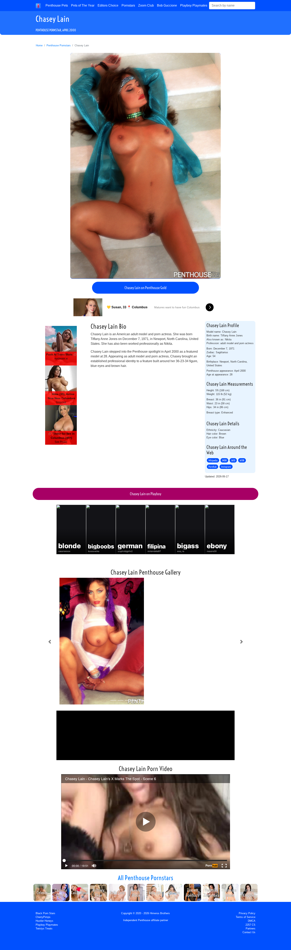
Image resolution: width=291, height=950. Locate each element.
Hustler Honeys (44, 920)
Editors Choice (108, 5)
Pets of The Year (82, 5)
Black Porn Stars (45, 913)
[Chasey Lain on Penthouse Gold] (145, 166)
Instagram (226, 466)
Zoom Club (146, 5)
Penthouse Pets (57, 5)
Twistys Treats (44, 928)
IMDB (224, 460)
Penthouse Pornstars (59, 45)
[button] (50, 642)
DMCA (251, 920)
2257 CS (250, 924)
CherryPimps (43, 917)
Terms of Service (245, 917)
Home (39, 45)
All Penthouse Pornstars (145, 878)
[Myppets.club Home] (38, 6)
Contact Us (248, 932)
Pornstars (128, 5)
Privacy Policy (247, 913)
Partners (250, 928)
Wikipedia (213, 460)
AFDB (242, 460)
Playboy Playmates (193, 5)
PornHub (212, 466)
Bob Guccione (167, 5)
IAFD (233, 460)
